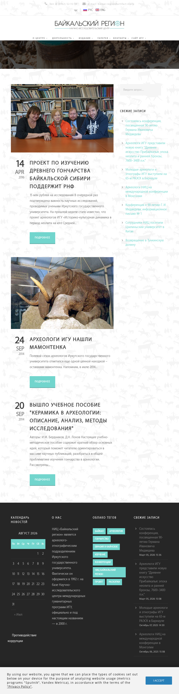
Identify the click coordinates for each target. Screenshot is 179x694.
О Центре (39, 38)
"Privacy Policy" (19, 686)
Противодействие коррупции (22, 638)
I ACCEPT (158, 680)
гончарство (101, 539)
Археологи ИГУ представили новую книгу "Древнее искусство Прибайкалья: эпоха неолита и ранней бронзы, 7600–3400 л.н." (147, 152)
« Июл (18, 614)
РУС (90, 10)
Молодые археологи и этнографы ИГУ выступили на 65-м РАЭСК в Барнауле (146, 174)
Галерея (103, 38)
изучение (100, 554)
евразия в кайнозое (106, 546)
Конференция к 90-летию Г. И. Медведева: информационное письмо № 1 (146, 209)
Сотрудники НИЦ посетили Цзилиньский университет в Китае (145, 227)
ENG (102, 10)
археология (116, 531)
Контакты (120, 38)
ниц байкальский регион (105, 572)
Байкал (99, 531)
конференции (103, 562)
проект (99, 582)
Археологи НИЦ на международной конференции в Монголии (147, 192)
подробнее (42, 237)
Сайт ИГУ (138, 38)
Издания (85, 38)
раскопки (114, 582)
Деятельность (62, 38)
